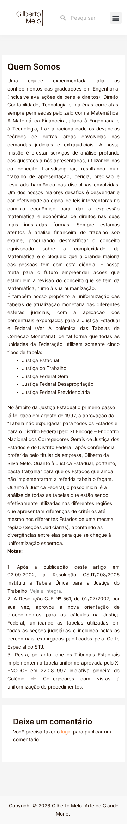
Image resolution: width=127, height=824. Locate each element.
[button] (116, 18)
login (66, 732)
